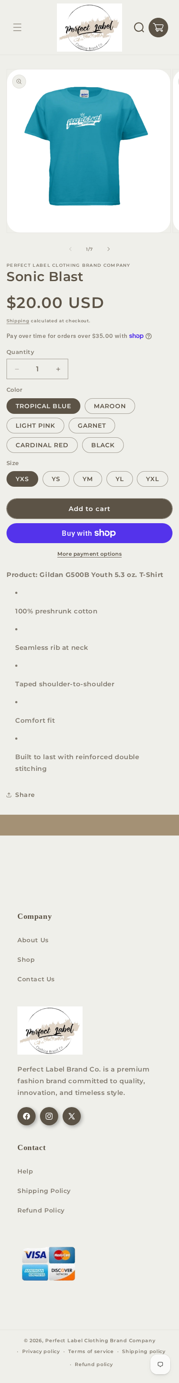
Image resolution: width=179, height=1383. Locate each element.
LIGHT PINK (35, 425)
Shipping (18, 321)
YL (120, 479)
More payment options (89, 554)
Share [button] (25, 795)
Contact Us (36, 979)
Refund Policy (41, 1210)
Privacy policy (41, 1351)
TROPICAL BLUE (43, 406)
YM (88, 479)
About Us (33, 940)
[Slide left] (70, 249)
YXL (152, 479)
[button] (17, 27)
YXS (22, 479)
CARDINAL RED (42, 445)
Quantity (20, 351)
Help (25, 1171)
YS (56, 479)
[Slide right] (108, 249)
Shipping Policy (44, 1191)
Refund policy (94, 1364)
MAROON (110, 406)
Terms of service (90, 1351)
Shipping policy (144, 1351)
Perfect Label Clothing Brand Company (100, 1340)
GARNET (92, 425)
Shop (26, 960)
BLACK (103, 445)
